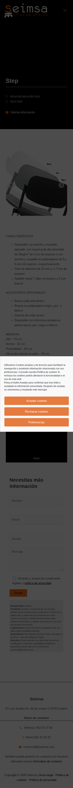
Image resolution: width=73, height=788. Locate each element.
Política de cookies (47, 372)
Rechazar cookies (36, 411)
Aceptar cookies (36, 400)
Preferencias (36, 422)
